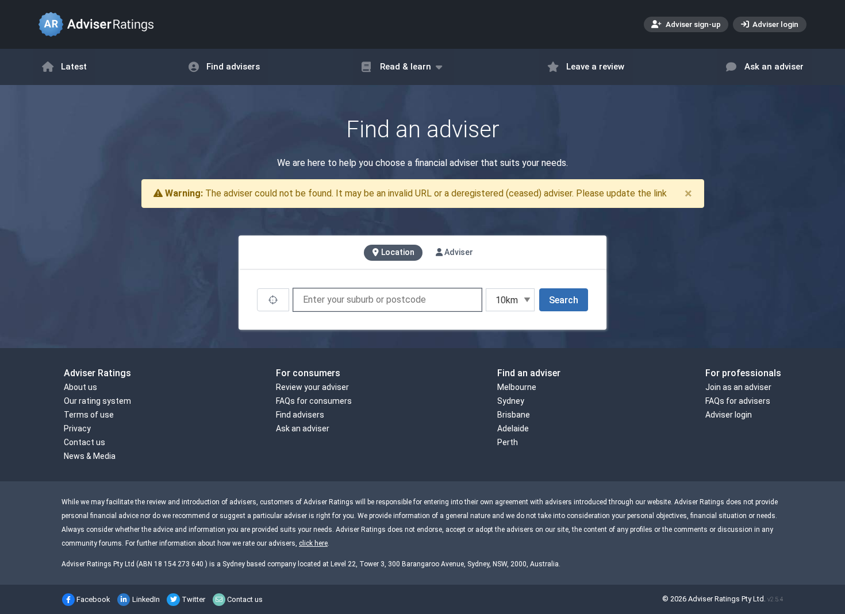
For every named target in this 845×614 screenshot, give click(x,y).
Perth (507, 442)
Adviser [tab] (458, 252)
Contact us (84, 442)
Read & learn (405, 66)
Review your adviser (312, 387)
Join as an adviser (738, 387)
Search (563, 300)
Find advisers (233, 66)
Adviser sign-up (692, 24)
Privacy (77, 428)
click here (313, 543)
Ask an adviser (774, 66)
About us (80, 387)
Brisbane (513, 414)
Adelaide (513, 428)
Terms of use (89, 414)
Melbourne (516, 387)
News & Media (90, 456)
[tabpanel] (422, 300)
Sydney (510, 401)
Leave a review (595, 66)
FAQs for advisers (737, 401)
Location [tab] (396, 252)
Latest (74, 66)
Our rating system (97, 401)
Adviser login (774, 24)
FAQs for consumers (314, 401)
